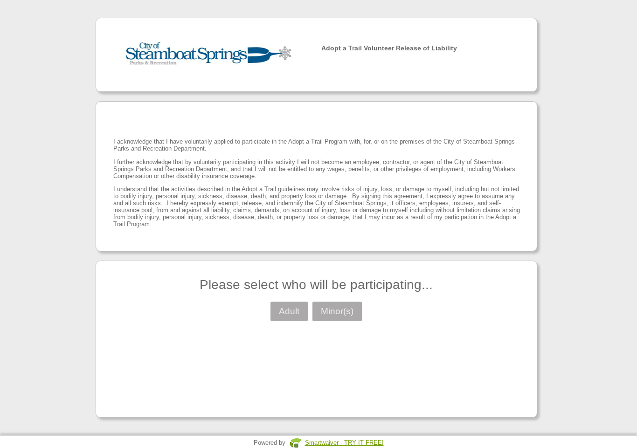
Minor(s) (337, 311)
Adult (289, 311)
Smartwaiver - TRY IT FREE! (344, 442)
